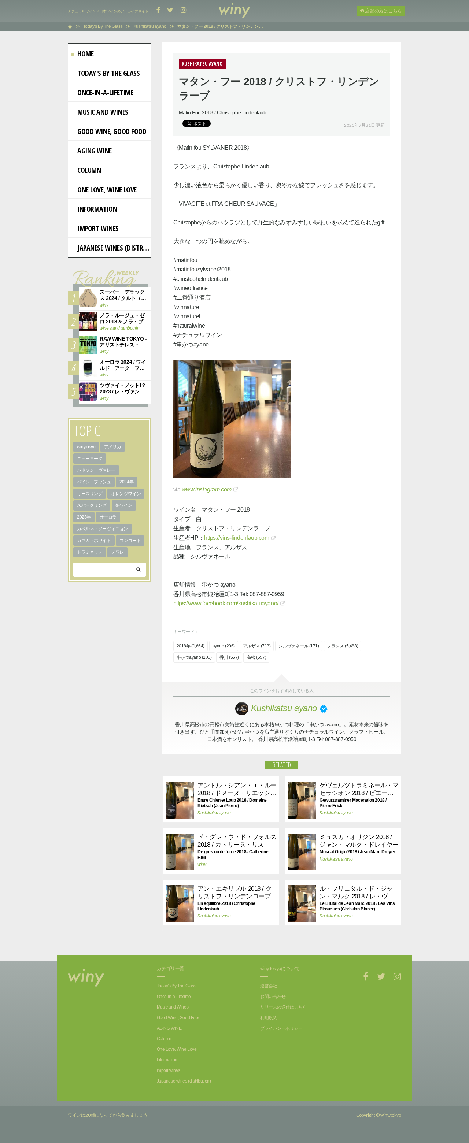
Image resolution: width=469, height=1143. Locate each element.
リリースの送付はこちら (283, 1007)
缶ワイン (123, 505)
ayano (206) (224, 646)
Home (85, 54)
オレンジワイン (126, 493)
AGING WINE (94, 151)
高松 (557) (256, 657)
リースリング (89, 493)
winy (201, 864)
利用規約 (268, 1017)
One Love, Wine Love (107, 189)
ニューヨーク (89, 458)
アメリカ (112, 446)
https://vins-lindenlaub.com (236, 538)
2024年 (126, 482)
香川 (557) (229, 657)
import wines (98, 228)
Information (97, 209)
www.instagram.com (207, 489)
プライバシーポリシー (281, 1028)
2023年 (84, 517)
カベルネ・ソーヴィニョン (102, 528)
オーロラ (108, 517)
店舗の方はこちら (383, 11)
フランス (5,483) (342, 646)
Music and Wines (102, 112)
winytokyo (86, 446)
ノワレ (117, 552)
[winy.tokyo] (234, 11)
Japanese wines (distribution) (114, 248)
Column (89, 170)
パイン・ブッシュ (94, 482)
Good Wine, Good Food (112, 131)
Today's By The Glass (108, 73)
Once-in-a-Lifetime (105, 92)
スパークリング (92, 505)
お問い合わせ (272, 996)
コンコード (130, 540)
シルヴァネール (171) (298, 646)
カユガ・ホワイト (94, 540)
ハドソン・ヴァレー (96, 470)
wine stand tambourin (120, 328)
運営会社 (268, 985)
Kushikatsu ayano (213, 812)
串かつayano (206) (194, 657)
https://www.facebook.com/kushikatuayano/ (225, 603)
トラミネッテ (89, 552)
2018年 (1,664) (191, 646)
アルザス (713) (257, 646)
